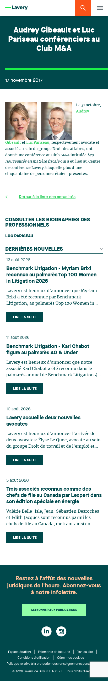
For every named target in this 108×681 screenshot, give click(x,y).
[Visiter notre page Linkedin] (46, 631)
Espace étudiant (19, 652)
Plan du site (85, 652)
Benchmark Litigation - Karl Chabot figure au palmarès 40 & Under (47, 350)
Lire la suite (25, 317)
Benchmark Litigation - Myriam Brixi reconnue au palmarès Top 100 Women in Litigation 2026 (51, 275)
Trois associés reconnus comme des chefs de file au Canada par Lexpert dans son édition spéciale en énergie (54, 496)
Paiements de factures (54, 652)
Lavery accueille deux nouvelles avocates (43, 421)
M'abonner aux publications (54, 610)
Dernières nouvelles (34, 249)
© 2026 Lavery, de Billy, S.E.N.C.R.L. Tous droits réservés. (54, 671)
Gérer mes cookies (70, 657)
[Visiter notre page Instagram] (61, 631)
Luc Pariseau (37, 142)
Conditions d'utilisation (34, 657)
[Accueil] (16, 8)
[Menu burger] (100, 8)
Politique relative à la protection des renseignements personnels (53, 664)
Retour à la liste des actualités (47, 197)
